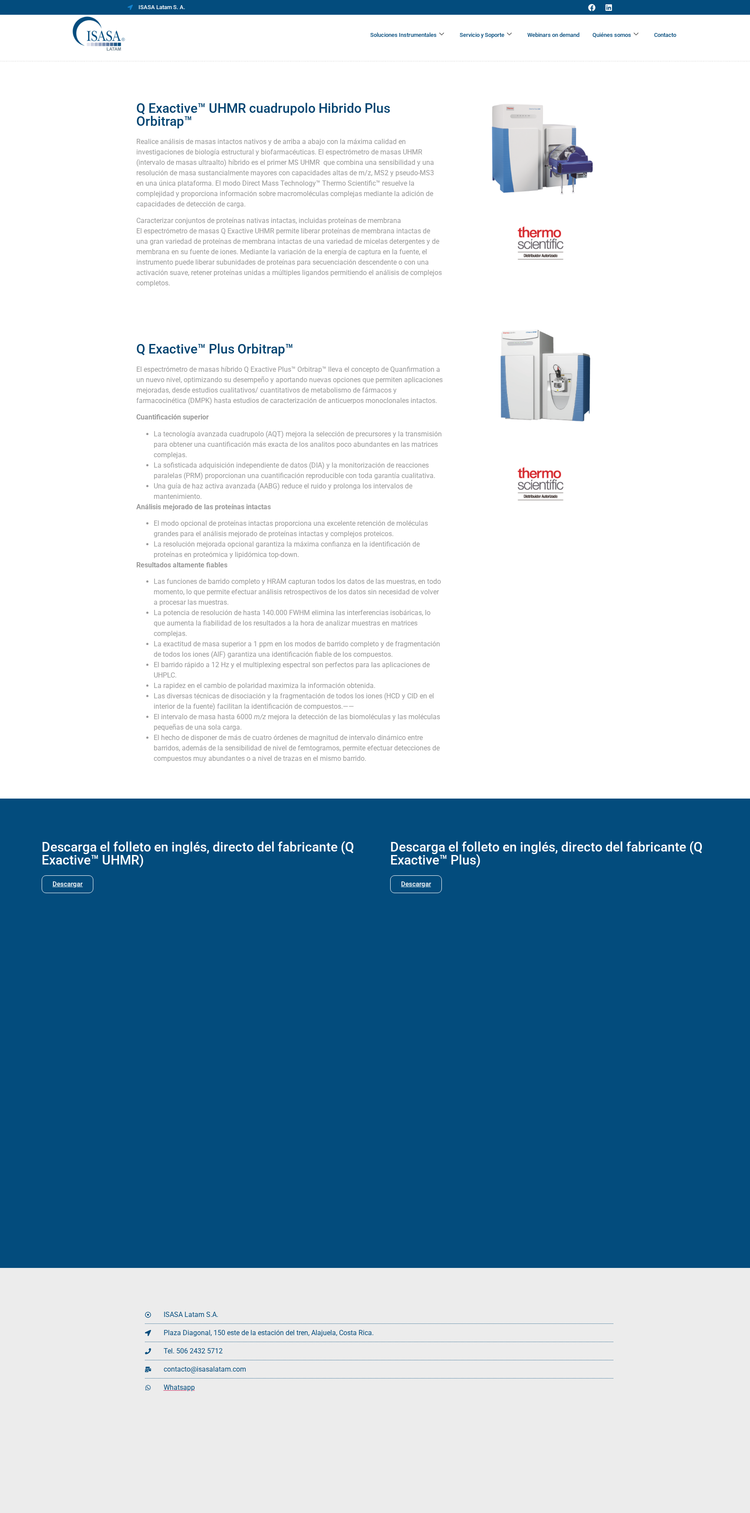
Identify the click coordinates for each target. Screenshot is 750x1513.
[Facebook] (591, 7)
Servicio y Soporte (482, 35)
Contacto (665, 35)
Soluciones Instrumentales (403, 35)
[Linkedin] (608, 7)
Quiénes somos (611, 35)
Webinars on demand (553, 35)
